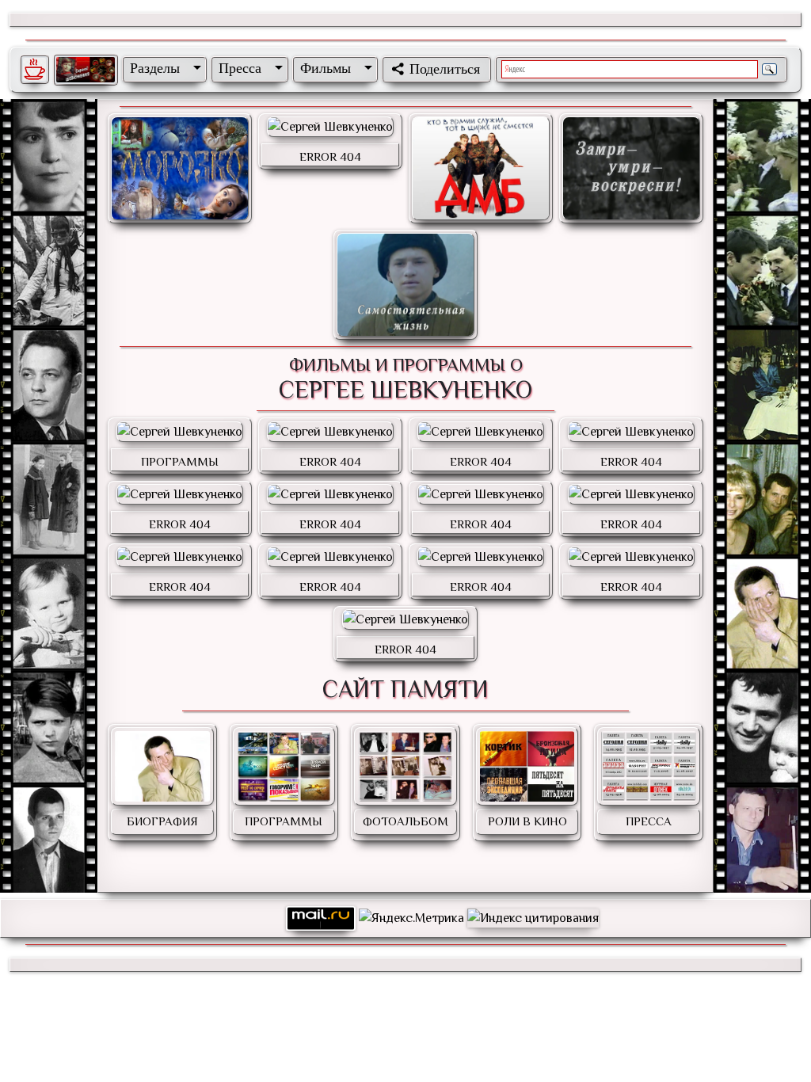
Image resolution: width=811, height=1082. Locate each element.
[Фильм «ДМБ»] (480, 168)
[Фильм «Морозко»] (180, 168)
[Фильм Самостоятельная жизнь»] (405, 284)
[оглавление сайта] (85, 70)
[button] (162, 68)
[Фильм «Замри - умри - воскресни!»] (631, 168)
